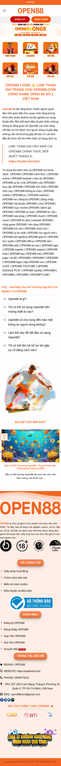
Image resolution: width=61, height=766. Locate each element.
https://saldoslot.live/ (24, 161)
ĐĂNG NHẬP (41, 19)
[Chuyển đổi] (5, 299)
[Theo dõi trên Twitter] (9, 700)
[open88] (30, 10)
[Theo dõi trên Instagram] (5, 700)
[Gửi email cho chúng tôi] (12, 700)
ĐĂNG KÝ (20, 19)
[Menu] (4, 11)
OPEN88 (4, 523)
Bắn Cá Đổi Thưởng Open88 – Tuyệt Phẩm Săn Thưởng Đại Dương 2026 (30, 467)
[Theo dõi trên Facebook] (1, 700)
